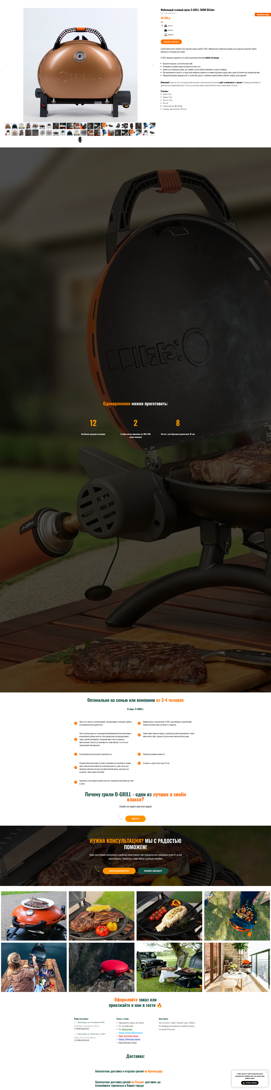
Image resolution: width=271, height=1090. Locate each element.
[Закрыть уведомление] (266, 1072)
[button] (135, 819)
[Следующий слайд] (152, 65)
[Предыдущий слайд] (8, 65)
